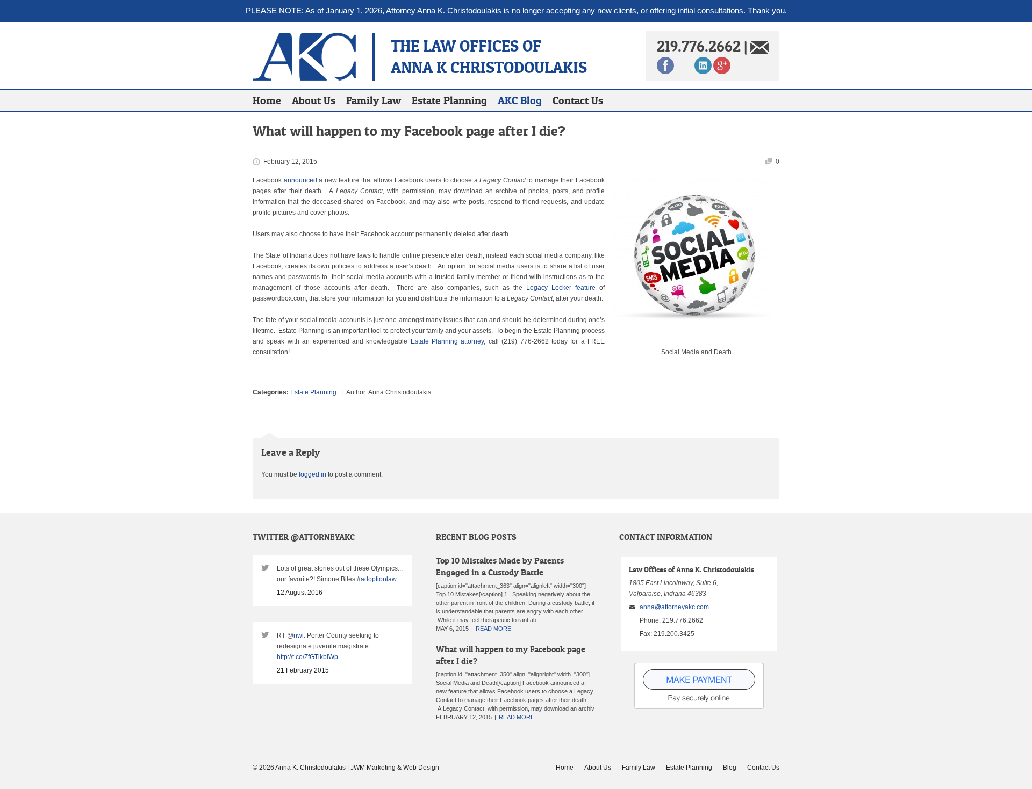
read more (493, 628)
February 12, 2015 (290, 161)
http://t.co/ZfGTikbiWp (307, 657)
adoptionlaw (379, 579)
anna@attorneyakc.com (674, 607)
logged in (312, 474)
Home (267, 100)
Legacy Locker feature (561, 287)
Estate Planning (449, 100)
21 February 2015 (303, 670)
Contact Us (578, 100)
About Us (313, 100)
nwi (298, 635)
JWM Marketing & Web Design (394, 767)
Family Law (373, 100)
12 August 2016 (299, 592)
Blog (729, 767)
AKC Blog (520, 100)
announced (300, 180)
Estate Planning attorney (447, 341)
